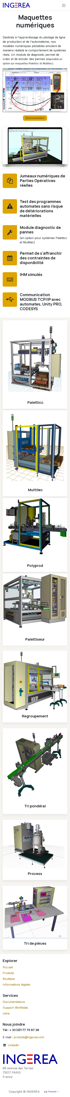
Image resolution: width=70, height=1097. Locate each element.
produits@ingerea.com (29, 1037)
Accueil (8, 967)
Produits (8, 973)
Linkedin (13, 1045)
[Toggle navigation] (63, 5)
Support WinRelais (15, 1007)
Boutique (9, 979)
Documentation (36, 118)
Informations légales (16, 984)
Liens (6, 1013)
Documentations (14, 1002)
